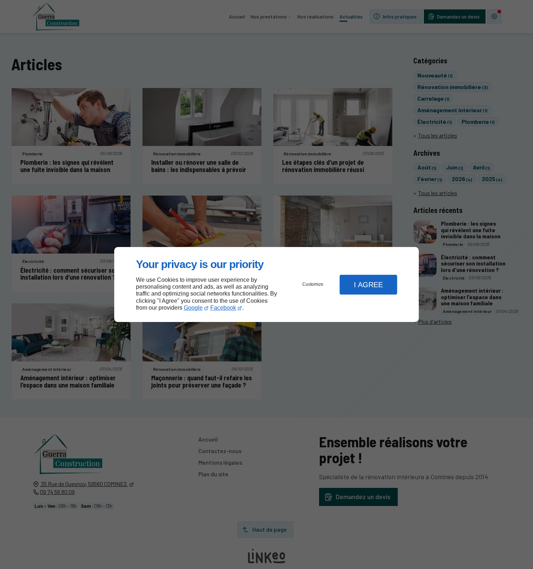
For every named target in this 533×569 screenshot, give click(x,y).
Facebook (223, 308)
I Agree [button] (368, 285)
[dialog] (266, 284)
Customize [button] (312, 284)
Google (193, 308)
